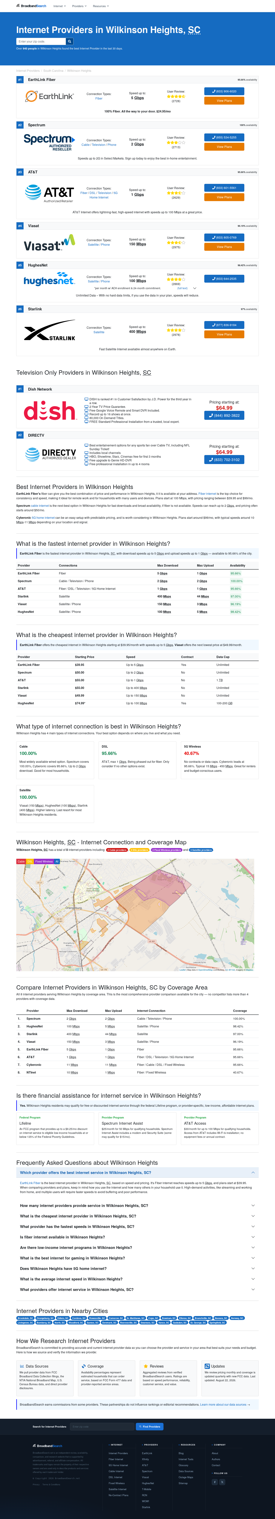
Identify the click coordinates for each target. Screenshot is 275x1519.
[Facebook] (215, 1482)
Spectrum (25, 581)
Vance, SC (163, 1322)
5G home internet (43, 517)
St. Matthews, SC (136, 1318)
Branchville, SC (203, 1318)
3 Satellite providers (201, 850)
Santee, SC (93, 1322)
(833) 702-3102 (226, 459)
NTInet (31, 1072)
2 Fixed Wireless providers (166, 850)
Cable (86, 144)
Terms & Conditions (51, 1484)
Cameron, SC (116, 1318)
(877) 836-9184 (225, 325)
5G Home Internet (103, 195)
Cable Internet (116, 1471)
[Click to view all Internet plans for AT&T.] (49, 192)
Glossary (183, 1465)
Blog (181, 1453)
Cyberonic (34, 1064)
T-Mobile (146, 1489)
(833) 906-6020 (225, 91)
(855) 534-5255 (225, 137)
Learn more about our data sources (223, 1404)
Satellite (93, 244)
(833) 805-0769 (225, 237)
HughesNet (26, 611)
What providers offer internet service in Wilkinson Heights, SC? (77, 1289)
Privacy (36, 1484)
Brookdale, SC (25, 1318)
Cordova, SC (79, 1318)
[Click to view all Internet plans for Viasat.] (49, 242)
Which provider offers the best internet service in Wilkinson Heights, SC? (85, 1172)
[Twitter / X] (222, 1482)
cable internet (40, 505)
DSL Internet (115, 1477)
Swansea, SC (148, 1322)
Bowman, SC (169, 1318)
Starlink (23, 596)
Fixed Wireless (44, 861)
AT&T (22, 588)
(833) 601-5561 (225, 188)
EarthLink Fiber (29, 573)
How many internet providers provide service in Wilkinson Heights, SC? (84, 1205)
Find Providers (151, 1426)
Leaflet (183, 969)
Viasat (22, 604)
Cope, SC (153, 1318)
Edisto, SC (62, 1318)
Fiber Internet (116, 1459)
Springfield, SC (217, 1322)
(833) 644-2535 (225, 278)
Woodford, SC (76, 1322)
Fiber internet (207, 493)
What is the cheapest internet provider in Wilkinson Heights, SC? (78, 1216)
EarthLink (147, 1453)
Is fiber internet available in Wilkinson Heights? (62, 1237)
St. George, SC (198, 1322)
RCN (144, 1495)
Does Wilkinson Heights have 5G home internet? (63, 1268)
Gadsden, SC (180, 1322)
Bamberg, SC (44, 1322)
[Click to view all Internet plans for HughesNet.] (49, 278)
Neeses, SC (221, 1318)
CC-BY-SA (230, 969)
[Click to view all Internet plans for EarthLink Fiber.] (49, 96)
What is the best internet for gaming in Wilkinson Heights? (72, 1258)
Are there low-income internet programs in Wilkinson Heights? (76, 1247)
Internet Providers (118, 1453)
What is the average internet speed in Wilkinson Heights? (71, 1279)
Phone (112, 144)
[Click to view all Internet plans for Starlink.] (49, 329)
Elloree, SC (185, 1318)
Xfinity (145, 1459)
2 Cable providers (117, 850)
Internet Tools (186, 1459)
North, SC (60, 1322)
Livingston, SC (25, 1322)
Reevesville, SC (128, 1322)
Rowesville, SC (97, 1318)
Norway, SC (237, 1318)
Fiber (98, 98)
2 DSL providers (139, 850)
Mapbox (249, 969)
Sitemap (183, 1483)
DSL (93, 193)
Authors (216, 1459)
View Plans (224, 100)
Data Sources (186, 1471)
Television (98, 144)
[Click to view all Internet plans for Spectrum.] (49, 142)
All (57, 861)
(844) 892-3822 (226, 415)
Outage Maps (186, 1477)
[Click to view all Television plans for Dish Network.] (50, 410)
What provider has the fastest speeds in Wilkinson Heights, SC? (77, 1226)
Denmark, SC (109, 1322)
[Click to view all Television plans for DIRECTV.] (50, 454)
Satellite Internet (117, 1489)
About (215, 1453)
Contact (216, 1465)
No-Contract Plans (119, 1495)
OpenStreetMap (205, 969)
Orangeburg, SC (45, 1318)
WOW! (145, 1501)
